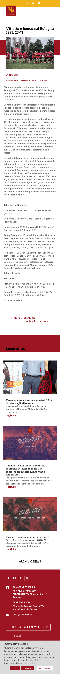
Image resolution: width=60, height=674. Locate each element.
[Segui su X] (33, 3)
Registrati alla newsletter (28, 627)
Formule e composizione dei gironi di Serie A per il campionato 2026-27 (28, 538)
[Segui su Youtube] (38, 3)
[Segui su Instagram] (27, 3)
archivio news (30, 561)
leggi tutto (11, 415)
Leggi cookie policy (26, 663)
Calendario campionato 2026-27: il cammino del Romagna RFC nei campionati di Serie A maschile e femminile (26, 470)
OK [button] (15, 668)
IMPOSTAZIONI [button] (44, 668)
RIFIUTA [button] (28, 668)
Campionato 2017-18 (29, 81)
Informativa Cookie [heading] (16, 644)
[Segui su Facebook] (21, 3)
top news (44, 81)
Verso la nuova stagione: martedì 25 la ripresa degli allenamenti (29, 402)
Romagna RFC (12, 81)
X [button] (55, 644)
